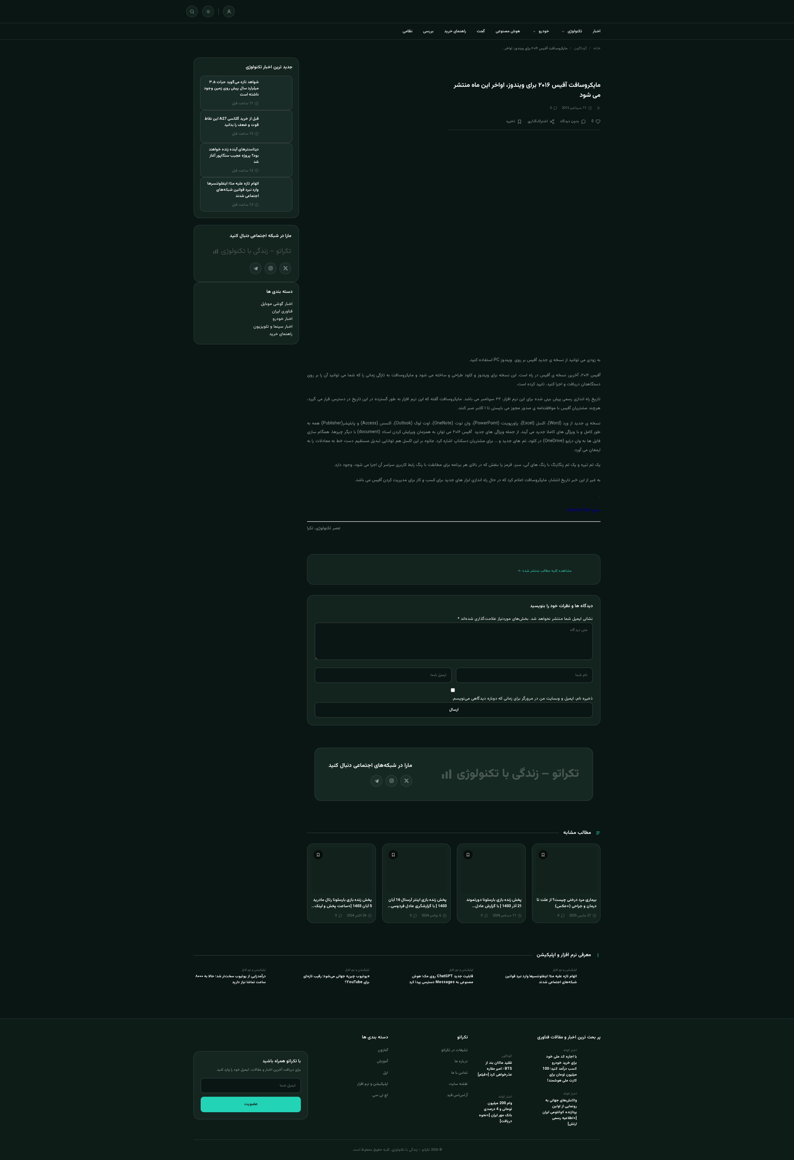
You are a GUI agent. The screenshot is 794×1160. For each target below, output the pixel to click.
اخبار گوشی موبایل (276, 304)
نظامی (408, 31)
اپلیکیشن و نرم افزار (372, 1084)
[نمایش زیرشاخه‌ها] (563, 31)
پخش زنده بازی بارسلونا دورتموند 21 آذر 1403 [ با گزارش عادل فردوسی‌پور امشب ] (494, 906)
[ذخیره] (543, 854)
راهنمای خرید (455, 31)
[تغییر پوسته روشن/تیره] (208, 11)
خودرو (544, 31)
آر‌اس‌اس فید (457, 1095)
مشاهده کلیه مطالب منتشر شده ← (545, 571)
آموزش (382, 1061)
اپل (385, 1073)
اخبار (596, 31)
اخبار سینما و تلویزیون (272, 326)
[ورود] (229, 11)
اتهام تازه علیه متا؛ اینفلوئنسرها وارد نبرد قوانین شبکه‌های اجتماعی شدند (233, 190)
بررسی (428, 31)
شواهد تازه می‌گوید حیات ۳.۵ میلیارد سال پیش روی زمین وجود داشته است (231, 88)
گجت (481, 31)
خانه (596, 48)
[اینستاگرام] (391, 781)
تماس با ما (459, 1073)
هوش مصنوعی (508, 31)
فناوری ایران (282, 311)
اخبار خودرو (282, 319)
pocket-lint (579, 510)
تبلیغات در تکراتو (454, 1050)
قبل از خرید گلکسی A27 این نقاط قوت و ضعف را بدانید (231, 122)
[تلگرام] (376, 781)
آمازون (383, 1050)
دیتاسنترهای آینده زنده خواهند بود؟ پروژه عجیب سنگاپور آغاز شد (234, 155)
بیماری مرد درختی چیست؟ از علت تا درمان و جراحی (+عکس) (566, 903)
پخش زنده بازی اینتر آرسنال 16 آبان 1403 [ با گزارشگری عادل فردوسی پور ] (417, 906)
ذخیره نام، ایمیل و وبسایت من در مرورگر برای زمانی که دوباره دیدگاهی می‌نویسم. (522, 698)
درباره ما (461, 1061)
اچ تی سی (380, 1095)
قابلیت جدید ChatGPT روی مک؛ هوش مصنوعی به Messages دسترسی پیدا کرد (441, 979)
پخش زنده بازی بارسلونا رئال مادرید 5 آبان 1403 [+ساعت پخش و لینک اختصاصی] (342, 906)
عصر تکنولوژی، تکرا (324, 528)
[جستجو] (192, 11)
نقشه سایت (458, 1084)
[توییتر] (406, 781)
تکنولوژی (575, 31)
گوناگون (580, 48)
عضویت (251, 1104)
